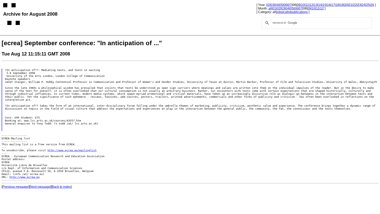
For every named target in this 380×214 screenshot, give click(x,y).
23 (359, 5)
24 (363, 5)
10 (303, 5)
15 (324, 5)
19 (342, 5)
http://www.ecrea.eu (25, 177)
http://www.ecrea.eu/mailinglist (72, 150)
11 (307, 5)
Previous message (15, 186)
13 (315, 5)
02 (268, 5)
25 (368, 5)
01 (274, 8)
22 (355, 5)
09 (298, 5)
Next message (40, 186)
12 (311, 5)
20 (346, 5)
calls (286, 12)
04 (276, 5)
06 (285, 5)
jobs (280, 12)
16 (329, 5)
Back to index (61, 186)
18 (337, 5)
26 (372, 5)
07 (290, 5)
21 (350, 5)
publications (299, 12)
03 (272, 5)
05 (281, 5)
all (270, 8)
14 (320, 5)
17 (333, 5)
